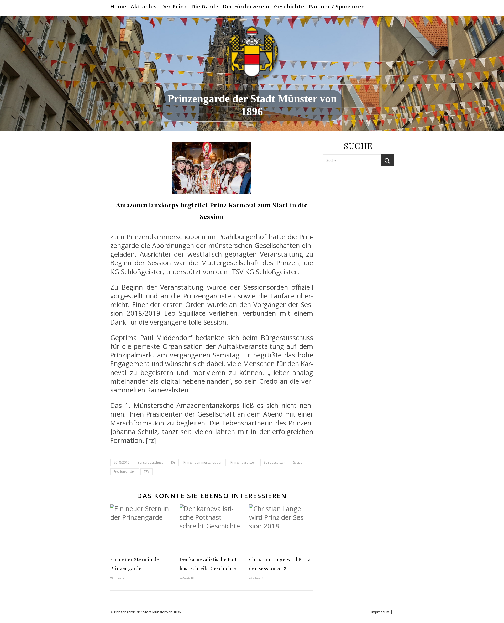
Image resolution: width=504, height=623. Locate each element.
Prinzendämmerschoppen (202, 462)
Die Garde (204, 6)
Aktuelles (144, 6)
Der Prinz (174, 6)
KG (173, 462)
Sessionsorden (125, 471)
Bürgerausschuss (150, 462)
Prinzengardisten (243, 462)
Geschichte (289, 6)
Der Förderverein (246, 6)
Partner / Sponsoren (337, 6)
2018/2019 (121, 462)
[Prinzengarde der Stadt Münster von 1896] (252, 52)
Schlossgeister (274, 462)
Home (118, 6)
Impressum (380, 612)
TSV (146, 471)
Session (298, 462)
